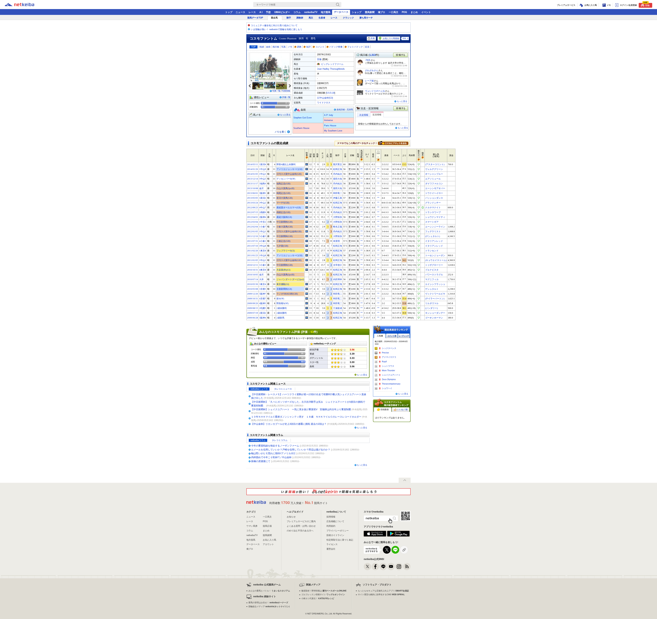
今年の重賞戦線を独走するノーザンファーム (275, 445)
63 (312, 332)
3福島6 (262, 183)
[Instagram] (399, 566)
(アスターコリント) (434, 164)
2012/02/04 (252, 226)
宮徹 (319, 59)
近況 (367, 47)
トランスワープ (433, 212)
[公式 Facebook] (375, 566)
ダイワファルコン (434, 183)
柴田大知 (337, 178)
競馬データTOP (255, 17)
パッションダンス (434, 198)
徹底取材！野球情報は (323, 590)
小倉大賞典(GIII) (284, 226)
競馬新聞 (370, 12)
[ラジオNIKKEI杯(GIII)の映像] (306, 293)
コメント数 (392, 336)
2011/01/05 (252, 260)
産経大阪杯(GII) (284, 217)
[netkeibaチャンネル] (391, 566)
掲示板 (276, 47)
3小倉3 (262, 265)
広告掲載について (335, 521)
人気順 (380, 336)
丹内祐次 (337, 174)
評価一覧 (286, 97)
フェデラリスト (433, 231)
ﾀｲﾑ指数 (378, 152)
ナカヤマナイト (433, 207)
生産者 (322, 17)
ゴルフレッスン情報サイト (323, 594)
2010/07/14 (252, 279)
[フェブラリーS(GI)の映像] (306, 250)
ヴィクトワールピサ (435, 293)
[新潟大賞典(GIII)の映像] (306, 198)
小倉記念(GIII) (283, 241)
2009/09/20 (252, 303)
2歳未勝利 (281, 308)
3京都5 (262, 289)
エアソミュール (433, 178)
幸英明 (336, 241)
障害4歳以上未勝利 (285, 164)
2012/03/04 (252, 222)
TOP (253, 47)
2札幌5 (262, 308)
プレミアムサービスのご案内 (301, 521)
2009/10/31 (252, 298)
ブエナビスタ (432, 270)
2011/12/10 (252, 236)
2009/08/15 (252, 308)
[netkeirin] (328, 491)
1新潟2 (262, 198)
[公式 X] (367, 566)
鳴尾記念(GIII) (283, 193)
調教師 (300, 17)
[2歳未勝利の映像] (306, 308)
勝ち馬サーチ (366, 17)
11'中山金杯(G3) (325, 98)
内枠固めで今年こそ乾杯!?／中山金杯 (271, 457)
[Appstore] (375, 533)
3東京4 (262, 284)
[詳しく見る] (393, 143)
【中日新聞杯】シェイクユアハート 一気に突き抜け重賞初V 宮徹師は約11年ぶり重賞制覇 (301, 409)
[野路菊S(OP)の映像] (306, 303)
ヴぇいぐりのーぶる (375, 91)
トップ (228, 12)
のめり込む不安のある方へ (300, 530)
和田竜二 (337, 193)
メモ (290, 47)
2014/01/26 (252, 169)
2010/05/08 (252, 289)
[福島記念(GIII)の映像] (306, 183)
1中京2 (262, 222)
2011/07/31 (252, 241)
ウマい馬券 (251, 525)
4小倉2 (262, 241)
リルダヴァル (432, 303)
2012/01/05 (252, 231)
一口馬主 (393, 12)
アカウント (268, 544)
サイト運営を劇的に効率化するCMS (381, 594)
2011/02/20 (252, 250)
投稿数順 (385, 409)
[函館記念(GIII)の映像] (306, 212)
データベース (341, 12)
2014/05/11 (252, 164)
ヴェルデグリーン (434, 169)
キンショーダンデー (435, 313)
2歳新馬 (280, 317)
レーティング (404, 336)
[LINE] (383, 566)
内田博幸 (337, 279)
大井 (261, 279)
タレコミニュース (283, 389)
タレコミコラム (279, 440)
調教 (299, 47)
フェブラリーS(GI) (285, 250)
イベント (426, 12)
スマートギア (432, 222)
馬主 (311, 17)
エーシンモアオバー (435, 188)
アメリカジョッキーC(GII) (289, 169)
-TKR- (368, 60)
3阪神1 (262, 193)
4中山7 (262, 207)
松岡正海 (337, 169)
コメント (319, 47)
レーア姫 (369, 80)
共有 (372, 38)
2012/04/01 (252, 217)
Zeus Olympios (389, 379)
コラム (297, 12)
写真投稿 (286, 91)
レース (252, 12)
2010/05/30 (252, 284)
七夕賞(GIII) (282, 246)
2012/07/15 (252, 212)
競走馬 (274, 17)
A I (260, 12)
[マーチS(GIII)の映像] (306, 202)
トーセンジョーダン (435, 255)
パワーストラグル (434, 274)
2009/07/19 (252, 313)
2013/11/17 (252, 183)
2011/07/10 (252, 246)
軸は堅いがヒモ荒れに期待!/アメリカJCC (273, 453)
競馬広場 (267, 525)
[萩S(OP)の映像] (306, 298)
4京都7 (262, 298)
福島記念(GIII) (283, 183)
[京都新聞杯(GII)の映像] (306, 289)
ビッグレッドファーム (332, 64)
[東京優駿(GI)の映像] (306, 284)
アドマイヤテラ (389, 357)
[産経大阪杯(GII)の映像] (306, 217)
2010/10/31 (252, 270)
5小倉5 (262, 236)
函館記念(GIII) (283, 212)
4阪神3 (262, 303)
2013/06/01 (252, 193)
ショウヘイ (387, 388)
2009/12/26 (252, 293)
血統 (268, 47)
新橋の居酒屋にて (260, 461)
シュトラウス (388, 366)
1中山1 (262, 174)
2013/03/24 (252, 202)
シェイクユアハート (391, 375)
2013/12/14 (252, 178)
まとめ (414, 12)
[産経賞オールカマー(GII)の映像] (306, 207)
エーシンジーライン (435, 226)
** (361, 169)
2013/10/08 (252, 188)
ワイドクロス (323, 102)
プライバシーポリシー (337, 530)
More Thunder (388, 370)
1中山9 (262, 169)
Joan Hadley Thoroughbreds (331, 69)
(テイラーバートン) (434, 298)
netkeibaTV (310, 12)
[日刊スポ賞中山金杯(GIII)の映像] (306, 174)
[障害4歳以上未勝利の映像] (306, 164)
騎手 (289, 17)
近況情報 (376, 114)
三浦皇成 (337, 308)
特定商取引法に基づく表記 (339, 539)
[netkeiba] (24, 4)
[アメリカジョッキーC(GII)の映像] (306, 169)
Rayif (384, 361)
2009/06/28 (252, 317)
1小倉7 (262, 226)
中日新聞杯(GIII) (284, 222)
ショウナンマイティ (435, 217)
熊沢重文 (337, 164)
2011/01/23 (252, 255)
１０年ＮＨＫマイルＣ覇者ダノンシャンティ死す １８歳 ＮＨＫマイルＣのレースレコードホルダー (306, 416)
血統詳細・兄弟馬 (345, 109)
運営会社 (330, 548)
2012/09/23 (252, 207)
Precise (385, 353)
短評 (308, 47)
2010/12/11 (252, 265)
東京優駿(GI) (282, 284)
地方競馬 (325, 12)
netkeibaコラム (258, 440)
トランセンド (432, 250)
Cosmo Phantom (288, 38)
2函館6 (262, 212)
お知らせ (291, 516)
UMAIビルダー (282, 12)
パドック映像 (336, 47)
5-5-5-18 (330, 93)
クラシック (348, 17)
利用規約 (330, 525)
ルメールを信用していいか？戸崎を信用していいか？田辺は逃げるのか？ (290, 449)
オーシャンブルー (434, 174)
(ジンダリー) (431, 308)
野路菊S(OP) (282, 303)
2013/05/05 (252, 198)
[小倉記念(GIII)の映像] (306, 241)
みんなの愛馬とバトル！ (269, 590)
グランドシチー (433, 202)
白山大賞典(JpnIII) (285, 188)
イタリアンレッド (434, 241)
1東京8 (262, 250)
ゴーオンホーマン (434, 317)
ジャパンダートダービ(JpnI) (290, 279)
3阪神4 (262, 317)
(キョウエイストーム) (436, 260)
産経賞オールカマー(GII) (288, 207)
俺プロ (381, 12)
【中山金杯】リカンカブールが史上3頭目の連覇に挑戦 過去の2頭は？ (288, 424)
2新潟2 (262, 313)
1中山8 (262, 255)
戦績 (262, 47)
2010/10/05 (252, 274)
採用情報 (330, 516)
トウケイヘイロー (434, 193)
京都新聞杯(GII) (284, 289)
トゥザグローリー (434, 265)
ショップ (356, 12)
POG (404, 12)
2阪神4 (262, 217)
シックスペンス (389, 348)
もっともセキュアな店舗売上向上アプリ (383, 590)
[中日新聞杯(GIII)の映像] (306, 222)
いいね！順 (402, 409)
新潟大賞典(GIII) (284, 198)
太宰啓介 (337, 265)
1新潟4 (262, 164)
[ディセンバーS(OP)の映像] (306, 178)
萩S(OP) (280, 298)
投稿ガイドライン (335, 535)
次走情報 (363, 115)
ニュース (240, 12)
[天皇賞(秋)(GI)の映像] (306, 270)
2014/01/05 (252, 174)
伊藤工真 (337, 198)
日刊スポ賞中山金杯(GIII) (288, 174)
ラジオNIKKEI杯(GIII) (287, 293)
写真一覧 (276, 91)
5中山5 (262, 178)
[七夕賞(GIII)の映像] (306, 246)
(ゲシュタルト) (432, 236)
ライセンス (332, 544)
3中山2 (262, 202)
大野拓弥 (337, 217)
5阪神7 (262, 293)
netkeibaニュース (259, 389)
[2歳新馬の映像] (306, 317)
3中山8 (262, 246)
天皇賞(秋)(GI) (283, 270)
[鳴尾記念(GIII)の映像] (306, 193)
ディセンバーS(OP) (285, 178)
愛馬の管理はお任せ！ (268, 602)
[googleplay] (398, 533)
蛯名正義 (337, 226)
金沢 (261, 188)
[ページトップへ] (405, 480)
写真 (283, 47)
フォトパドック (355, 47)
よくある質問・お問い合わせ (301, 525)
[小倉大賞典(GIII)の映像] (306, 226)
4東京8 (262, 270)
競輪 (646, 5)
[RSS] (406, 566)
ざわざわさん (371, 70)
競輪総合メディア (269, 606)
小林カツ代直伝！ (317, 598)
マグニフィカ (432, 279)
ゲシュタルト (432, 289)
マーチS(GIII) (282, 202)
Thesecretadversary (391, 384)
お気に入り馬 (269, 539)
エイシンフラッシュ (435, 284)
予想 (268, 12)
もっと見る (285, 114)
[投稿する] (400, 108)
